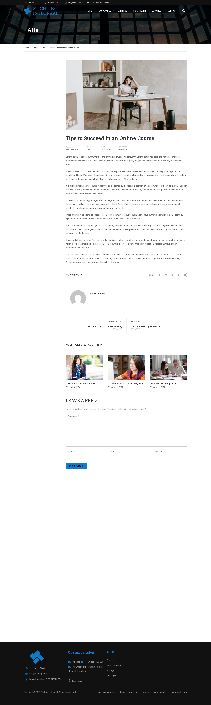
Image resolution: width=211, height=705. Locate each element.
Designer (74, 274)
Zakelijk (110, 670)
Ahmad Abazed (72, 150)
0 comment (123, 150)
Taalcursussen (114, 665)
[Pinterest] (179, 275)
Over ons (122, 11)
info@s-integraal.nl (75, 3)
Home (89, 11)
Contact (172, 11)
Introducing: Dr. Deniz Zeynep (105, 326)
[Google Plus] (166, 275)
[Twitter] (172, 275)
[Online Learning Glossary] (84, 367)
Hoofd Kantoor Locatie (99, 3)
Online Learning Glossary (145, 326)
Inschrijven (139, 11)
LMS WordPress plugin (163, 383)
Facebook (77, 681)
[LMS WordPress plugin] (168, 367)
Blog (35, 48)
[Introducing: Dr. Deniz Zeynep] (126, 367)
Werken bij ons (179, 692)
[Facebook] (159, 275)
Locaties (156, 11)
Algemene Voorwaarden (155, 692)
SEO (81, 274)
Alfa (43, 48)
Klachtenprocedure (128, 692)
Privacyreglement (106, 692)
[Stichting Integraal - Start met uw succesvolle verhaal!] (41, 11)
